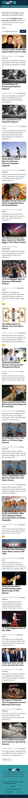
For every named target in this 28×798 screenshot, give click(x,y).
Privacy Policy (9, 792)
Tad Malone (22, 333)
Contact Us (20, 792)
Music (3, 536)
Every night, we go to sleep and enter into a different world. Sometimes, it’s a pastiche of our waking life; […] (14, 753)
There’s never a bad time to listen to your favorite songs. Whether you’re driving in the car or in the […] (13, 531)
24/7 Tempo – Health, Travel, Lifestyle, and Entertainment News (13, 782)
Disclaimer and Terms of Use (13, 789)
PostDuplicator (22, 93)
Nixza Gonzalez (21, 484)
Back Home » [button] (7, 760)
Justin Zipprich (21, 411)
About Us (13, 786)
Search (4, 28)
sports (3, 304)
